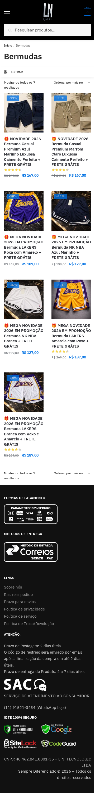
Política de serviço (20, 616)
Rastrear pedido (18, 594)
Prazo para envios (20, 601)
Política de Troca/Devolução (29, 623)
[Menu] (12, 12)
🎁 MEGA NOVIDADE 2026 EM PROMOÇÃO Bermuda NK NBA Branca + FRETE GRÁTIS (24, 336)
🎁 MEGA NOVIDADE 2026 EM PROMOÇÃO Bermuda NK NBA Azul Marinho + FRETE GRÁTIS (71, 247)
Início (8, 45)
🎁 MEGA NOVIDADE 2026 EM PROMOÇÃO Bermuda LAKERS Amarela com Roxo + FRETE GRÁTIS (71, 336)
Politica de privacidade (24, 609)
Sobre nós (13, 587)
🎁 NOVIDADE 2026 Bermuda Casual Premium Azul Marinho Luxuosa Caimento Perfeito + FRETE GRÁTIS (22, 151)
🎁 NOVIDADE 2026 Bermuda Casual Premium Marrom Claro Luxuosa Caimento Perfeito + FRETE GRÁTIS (69, 151)
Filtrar (17, 72)
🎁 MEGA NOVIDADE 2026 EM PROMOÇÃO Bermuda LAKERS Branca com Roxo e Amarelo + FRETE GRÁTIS (24, 431)
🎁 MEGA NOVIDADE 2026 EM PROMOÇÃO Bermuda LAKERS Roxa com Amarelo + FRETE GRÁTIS (24, 247)
